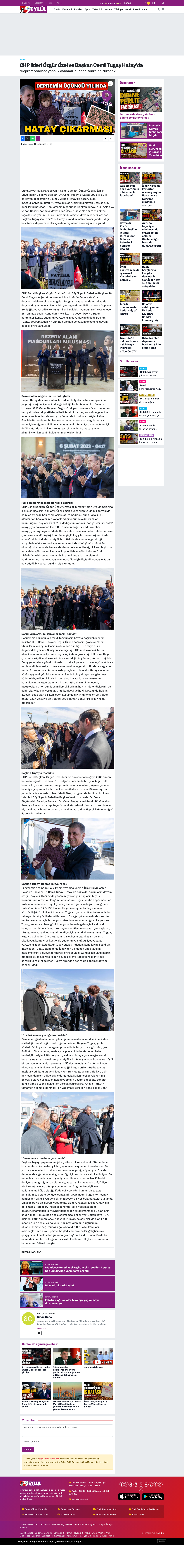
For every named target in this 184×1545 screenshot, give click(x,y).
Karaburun (72, 1536)
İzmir (57, 9)
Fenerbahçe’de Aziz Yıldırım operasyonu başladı (150, 387)
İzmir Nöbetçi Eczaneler (36, 1509)
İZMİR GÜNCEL (146, 435)
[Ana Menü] (163, 9)
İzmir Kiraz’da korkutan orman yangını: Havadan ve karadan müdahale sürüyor (150, 440)
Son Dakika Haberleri (106, 1514)
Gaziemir (36, 1536)
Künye (102, 1524)
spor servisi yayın (93, 1367)
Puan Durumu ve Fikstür (36, 1514)
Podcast (23, 1527)
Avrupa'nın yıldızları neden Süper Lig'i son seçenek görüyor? (36, 1370)
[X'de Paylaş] (27, 138)
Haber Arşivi (138, 1514)
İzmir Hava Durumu (70, 1509)
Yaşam (108, 9)
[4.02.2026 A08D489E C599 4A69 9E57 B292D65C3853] (67, 848)
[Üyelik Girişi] (162, 3)
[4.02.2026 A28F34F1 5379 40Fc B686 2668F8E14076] (67, 258)
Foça (28, 1536)
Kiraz (104, 1536)
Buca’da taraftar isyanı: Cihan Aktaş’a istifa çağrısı (149, 427)
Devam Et (41, 1328)
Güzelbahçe (47, 1536)
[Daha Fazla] (38, 138)
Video (59, 3)
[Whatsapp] (160, 1484)
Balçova (39, 1533)
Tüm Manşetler (68, 1514)
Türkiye (118, 9)
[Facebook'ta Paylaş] (23, 138)
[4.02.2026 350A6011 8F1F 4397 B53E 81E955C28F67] (67, 1122)
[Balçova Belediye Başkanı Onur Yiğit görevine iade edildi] (36, 1390)
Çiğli (108, 1533)
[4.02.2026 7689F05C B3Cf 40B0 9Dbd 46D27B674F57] (67, 360)
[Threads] (155, 1484)
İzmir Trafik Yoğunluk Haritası (146, 1509)
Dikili (22, 1536)
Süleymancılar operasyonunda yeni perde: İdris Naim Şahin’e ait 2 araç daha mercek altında (66, 1372)
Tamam (162, 1541)
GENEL (23, 59)
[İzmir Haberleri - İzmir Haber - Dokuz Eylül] (33, 9)
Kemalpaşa (95, 1536)
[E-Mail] (39, 1333)
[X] (126, 1484)
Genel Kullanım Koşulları (85, 1524)
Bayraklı (58, 1533)
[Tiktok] (150, 1484)
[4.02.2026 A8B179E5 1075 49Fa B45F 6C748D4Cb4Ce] (67, 999)
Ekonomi (67, 9)
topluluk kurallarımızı (49, 1458)
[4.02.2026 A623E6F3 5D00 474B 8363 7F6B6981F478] (67, 467)
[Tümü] (160, 361)
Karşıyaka (84, 1536)
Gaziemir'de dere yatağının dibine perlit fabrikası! (149, 400)
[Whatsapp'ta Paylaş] (32, 138)
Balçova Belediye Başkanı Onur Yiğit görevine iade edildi (35, 1404)
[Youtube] (146, 1484)
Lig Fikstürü (66, 1524)
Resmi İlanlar (140, 9)
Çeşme (101, 1533)
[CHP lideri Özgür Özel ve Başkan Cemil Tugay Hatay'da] (67, 107)
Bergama (67, 1533)
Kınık (111, 1536)
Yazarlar (39, 3)
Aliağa (30, 1533)
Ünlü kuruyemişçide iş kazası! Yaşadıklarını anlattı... (95, 1404)
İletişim (109, 1524)
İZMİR (23, 1533)
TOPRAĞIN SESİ (146, 395)
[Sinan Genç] (28, 1318)
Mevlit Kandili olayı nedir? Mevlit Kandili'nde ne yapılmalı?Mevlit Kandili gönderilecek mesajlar (67, 1405)
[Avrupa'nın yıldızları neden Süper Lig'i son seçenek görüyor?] (36, 1356)
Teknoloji (97, 9)
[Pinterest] (131, 1484)
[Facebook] (121, 1484)
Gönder (28, 1449)
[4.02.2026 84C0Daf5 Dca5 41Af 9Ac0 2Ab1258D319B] (67, 598)
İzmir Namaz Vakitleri (107, 1509)
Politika (78, 9)
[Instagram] (136, 1484)
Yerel (128, 9)
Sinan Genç (28, 144)
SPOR (142, 382)
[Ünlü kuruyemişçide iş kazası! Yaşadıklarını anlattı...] (98, 1390)
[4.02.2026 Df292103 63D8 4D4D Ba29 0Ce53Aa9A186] (67, 737)
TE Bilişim (159, 1533)
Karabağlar (59, 1536)
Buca (94, 1533)
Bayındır (48, 1533)
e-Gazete (26, 3)
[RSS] (141, 1489)
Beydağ (77, 1533)
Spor (87, 9)
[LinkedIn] (141, 1484)
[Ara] (158, 9)
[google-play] (153, 1496)
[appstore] (129, 1496)
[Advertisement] (92, 34)
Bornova (86, 1533)
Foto (50, 3)
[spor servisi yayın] (98, 1356)
